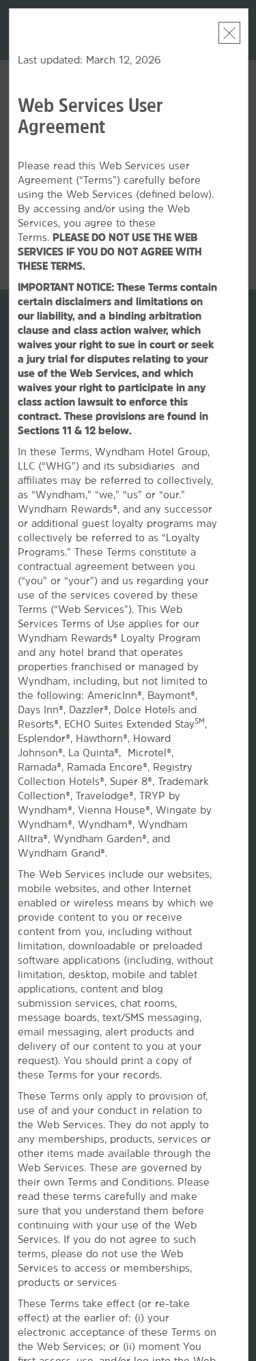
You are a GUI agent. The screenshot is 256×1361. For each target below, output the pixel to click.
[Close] (229, 33)
